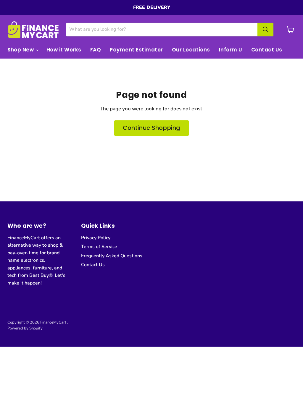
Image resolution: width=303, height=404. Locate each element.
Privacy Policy (95, 238)
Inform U (230, 49)
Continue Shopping (151, 128)
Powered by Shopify (25, 328)
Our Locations (191, 49)
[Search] (265, 29)
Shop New (21, 49)
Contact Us (266, 49)
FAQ (95, 49)
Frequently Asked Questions (111, 256)
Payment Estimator (136, 49)
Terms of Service (99, 246)
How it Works (63, 49)
